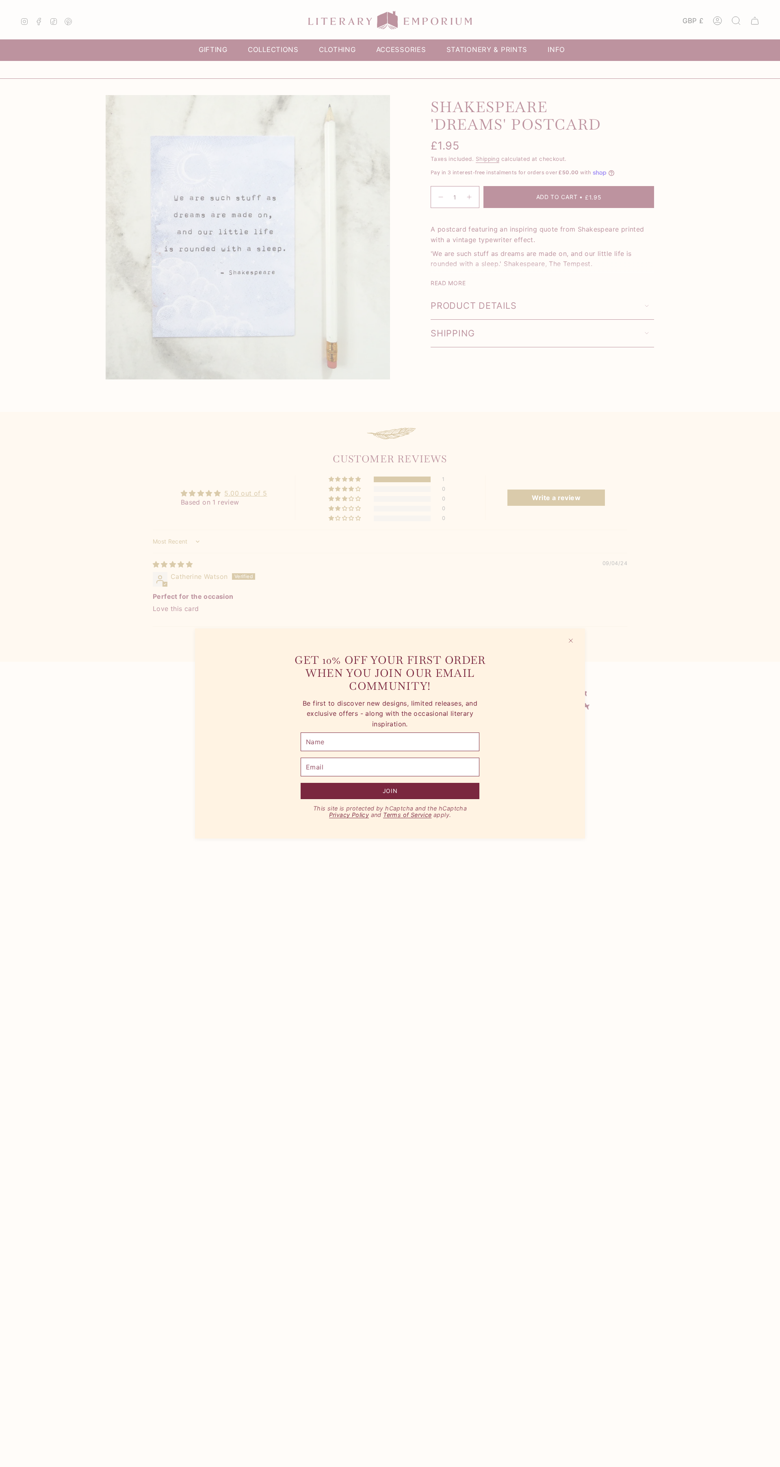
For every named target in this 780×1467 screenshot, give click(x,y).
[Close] (571, 641)
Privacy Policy (349, 814)
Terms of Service (407, 814)
